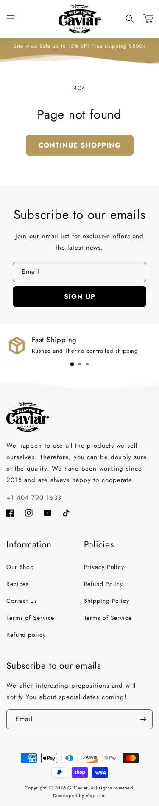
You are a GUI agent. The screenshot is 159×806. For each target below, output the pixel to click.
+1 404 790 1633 (33, 497)
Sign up (79, 296)
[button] (129, 18)
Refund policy (26, 634)
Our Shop (20, 567)
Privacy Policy (104, 567)
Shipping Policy (107, 601)
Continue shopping (80, 145)
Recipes (17, 584)
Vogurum (96, 795)
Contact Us (21, 601)
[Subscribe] (143, 719)
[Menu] (10, 18)
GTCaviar (77, 787)
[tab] (72, 364)
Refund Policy (103, 584)
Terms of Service (30, 618)
